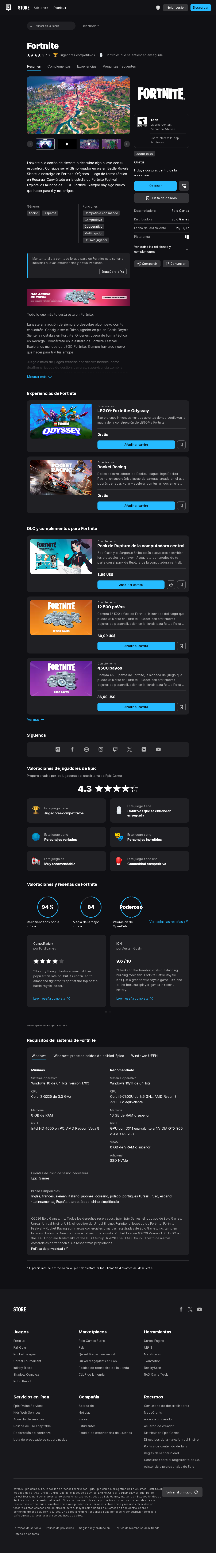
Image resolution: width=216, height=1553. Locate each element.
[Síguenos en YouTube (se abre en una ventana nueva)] (158, 749)
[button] (78, 376)
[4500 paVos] (61, 678)
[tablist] (108, 1056)
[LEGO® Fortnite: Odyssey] (61, 421)
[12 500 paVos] (61, 617)
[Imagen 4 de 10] (111, 144)
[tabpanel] (108, 1111)
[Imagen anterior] (30, 144)
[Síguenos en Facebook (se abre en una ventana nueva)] (72, 749)
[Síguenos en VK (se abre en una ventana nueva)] (144, 749)
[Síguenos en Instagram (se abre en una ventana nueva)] (101, 749)
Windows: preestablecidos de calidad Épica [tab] (89, 1056)
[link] (113, 271)
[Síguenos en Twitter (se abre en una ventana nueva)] (129, 749)
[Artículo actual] (45, 144)
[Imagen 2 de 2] (110, 1011)
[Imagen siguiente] (127, 144)
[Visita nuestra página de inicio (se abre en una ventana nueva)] (86, 749)
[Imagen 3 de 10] (89, 144)
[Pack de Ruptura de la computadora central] (61, 556)
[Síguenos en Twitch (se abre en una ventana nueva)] (115, 749)
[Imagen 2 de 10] (67, 144)
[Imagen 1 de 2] (106, 1011)
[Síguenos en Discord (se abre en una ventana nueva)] (58, 749)
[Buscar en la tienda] (31, 26)
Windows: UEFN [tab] (144, 1056)
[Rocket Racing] (61, 477)
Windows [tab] (39, 1056)
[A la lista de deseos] (181, 444)
